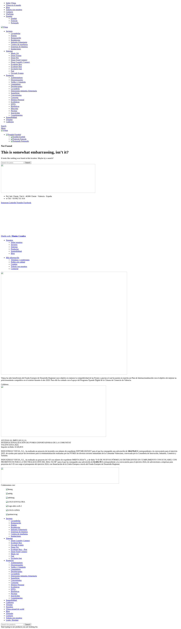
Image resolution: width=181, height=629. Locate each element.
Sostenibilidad (16, 251)
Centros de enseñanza (19, 44)
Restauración (16, 38)
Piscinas (14, 111)
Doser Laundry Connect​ (20, 62)
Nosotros (9, 240)
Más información (12, 258)
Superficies (15, 93)
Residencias (15, 40)
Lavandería (15, 89)
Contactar (14, 269)
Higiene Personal (17, 100)
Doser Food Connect (19, 60)
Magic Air (15, 53)
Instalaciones (16, 49)
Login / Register (12, 620)
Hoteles (14, 36)
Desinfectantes (16, 86)
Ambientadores (17, 78)
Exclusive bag (16, 69)
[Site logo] (4, 27)
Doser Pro (15, 58)
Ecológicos (15, 102)
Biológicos (15, 106)
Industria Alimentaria (19, 42)
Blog (13, 253)
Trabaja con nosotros (19, 266)
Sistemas (14, 247)
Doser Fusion (16, 55)
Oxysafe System (17, 73)
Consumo (14, 97)
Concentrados (16, 95)
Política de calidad (18, 262)
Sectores (14, 245)
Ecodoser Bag (16, 67)
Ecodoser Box (16, 64)
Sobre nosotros (16, 242)
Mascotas (14, 108)
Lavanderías (15, 33)
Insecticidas (15, 113)
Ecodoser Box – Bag (19, 549)
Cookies (14, 264)
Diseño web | (13, 236)
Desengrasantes (17, 80)
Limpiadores (16, 84)
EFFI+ (13, 104)
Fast (12, 71)
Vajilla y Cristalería (18, 82)
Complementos (17, 115)
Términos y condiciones (20, 260)
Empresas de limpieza (19, 47)
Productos (15, 249)
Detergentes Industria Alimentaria (24, 91)
